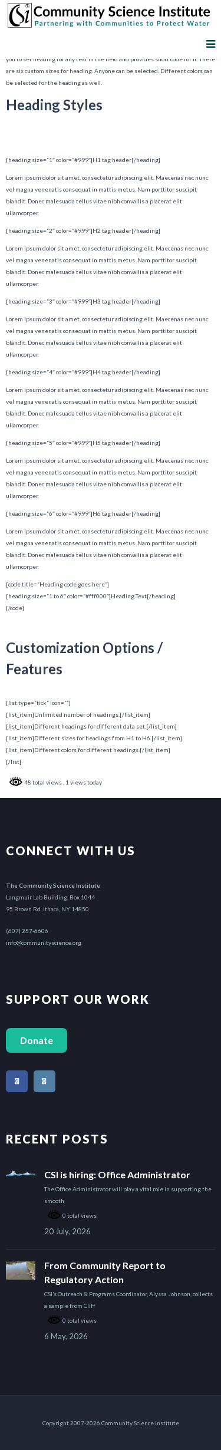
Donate (36, 1040)
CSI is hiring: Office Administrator (117, 1174)
